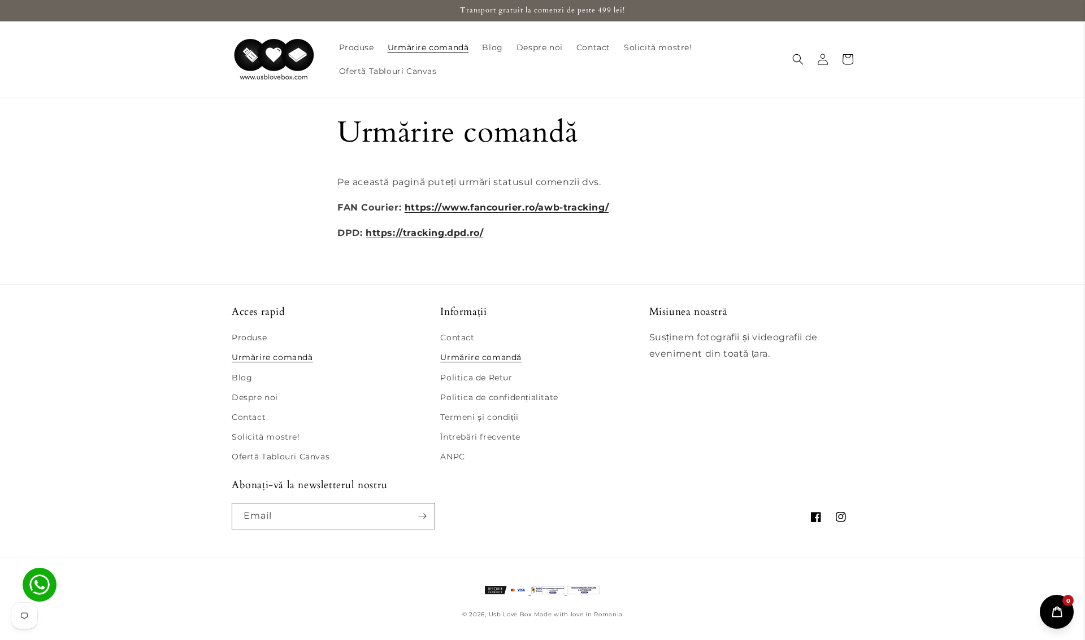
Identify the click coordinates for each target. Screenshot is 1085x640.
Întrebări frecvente (480, 437)
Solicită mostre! (266, 437)
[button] (797, 59)
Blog (242, 377)
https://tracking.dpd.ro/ (424, 232)
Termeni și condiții (479, 417)
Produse (249, 337)
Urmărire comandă (272, 357)
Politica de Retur (476, 377)
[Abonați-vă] (422, 516)
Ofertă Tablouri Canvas (280, 456)
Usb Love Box (510, 614)
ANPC (452, 456)
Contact (249, 417)
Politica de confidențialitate (499, 397)
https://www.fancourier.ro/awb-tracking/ (507, 207)
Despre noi (255, 397)
